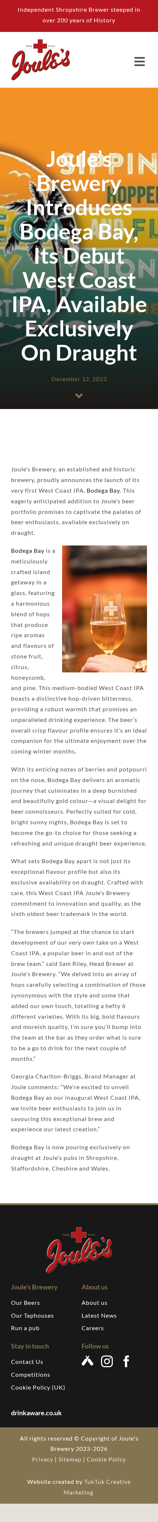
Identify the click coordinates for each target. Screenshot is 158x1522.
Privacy (42, 1459)
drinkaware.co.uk (37, 1413)
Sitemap (70, 1459)
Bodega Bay (103, 490)
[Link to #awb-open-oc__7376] (139, 61)
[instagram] (107, 1361)
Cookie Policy (106, 1459)
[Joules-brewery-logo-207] (40, 42)
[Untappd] (88, 1360)
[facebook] (127, 1361)
